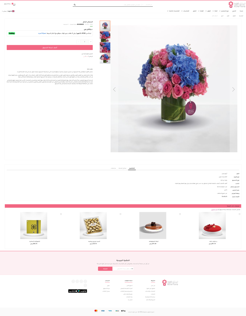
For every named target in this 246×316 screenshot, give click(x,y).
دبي (84, 56)
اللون (228, 15)
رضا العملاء (129, 297)
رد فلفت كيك (213, 241)
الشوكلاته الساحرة (34, 241)
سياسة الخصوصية (150, 297)
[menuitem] (241, 11)
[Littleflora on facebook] (85, 281)
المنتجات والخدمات (150, 291)
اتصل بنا (130, 300)
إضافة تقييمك (73, 24)
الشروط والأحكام (150, 300)
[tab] (132, 168)
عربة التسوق (106, 288)
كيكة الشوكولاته (153, 241)
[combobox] (113, 5)
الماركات (153, 294)
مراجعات (113, 168)
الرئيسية (241, 15)
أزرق (222, 15)
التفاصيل (132, 168)
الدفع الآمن (129, 285)
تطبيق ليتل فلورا (150, 288)
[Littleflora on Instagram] (77, 281)
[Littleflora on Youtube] (73, 281)
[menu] (164, 11)
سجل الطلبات (106, 291)
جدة (87, 56)
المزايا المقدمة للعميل (126, 288)
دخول (108, 285)
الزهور (234, 15)
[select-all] (215, 210)
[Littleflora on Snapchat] (85, 285)
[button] (114, 89)
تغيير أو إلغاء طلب (127, 294)
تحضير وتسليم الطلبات (126, 291)
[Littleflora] (237, 4)
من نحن (153, 285)
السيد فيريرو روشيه (94, 241)
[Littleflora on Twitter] (81, 281)
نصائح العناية (122, 168)
